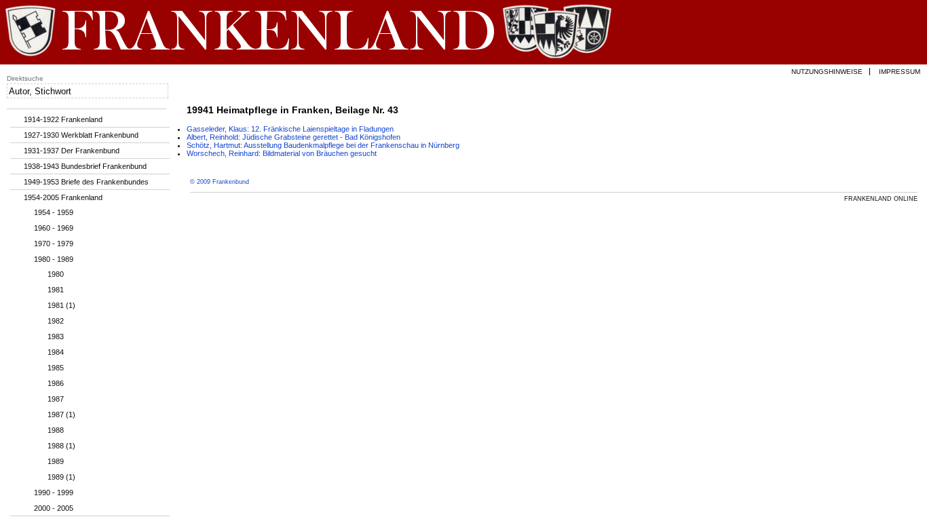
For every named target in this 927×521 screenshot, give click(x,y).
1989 (56, 461)
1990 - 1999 (53, 492)
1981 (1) (61, 305)
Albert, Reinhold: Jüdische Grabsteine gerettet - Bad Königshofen (293, 137)
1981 (56, 290)
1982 (56, 321)
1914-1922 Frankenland (63, 119)
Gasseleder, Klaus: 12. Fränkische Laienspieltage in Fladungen (290, 129)
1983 (56, 336)
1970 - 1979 (53, 243)
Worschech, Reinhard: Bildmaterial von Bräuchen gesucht (282, 153)
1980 (56, 274)
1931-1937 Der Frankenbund (71, 151)
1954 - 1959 (53, 212)
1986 (56, 383)
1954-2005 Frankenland (63, 197)
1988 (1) (61, 446)
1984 (56, 352)
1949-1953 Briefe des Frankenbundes (86, 182)
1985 (56, 368)
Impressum (899, 71)
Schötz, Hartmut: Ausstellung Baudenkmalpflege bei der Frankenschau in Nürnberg (323, 145)
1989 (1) (61, 477)
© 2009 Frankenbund (219, 181)
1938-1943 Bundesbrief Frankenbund (85, 166)
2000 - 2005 (53, 508)
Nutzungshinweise (827, 71)
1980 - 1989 (53, 259)
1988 (56, 430)
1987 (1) (61, 414)
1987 (56, 399)
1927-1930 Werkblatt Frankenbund (81, 135)
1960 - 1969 (53, 228)
